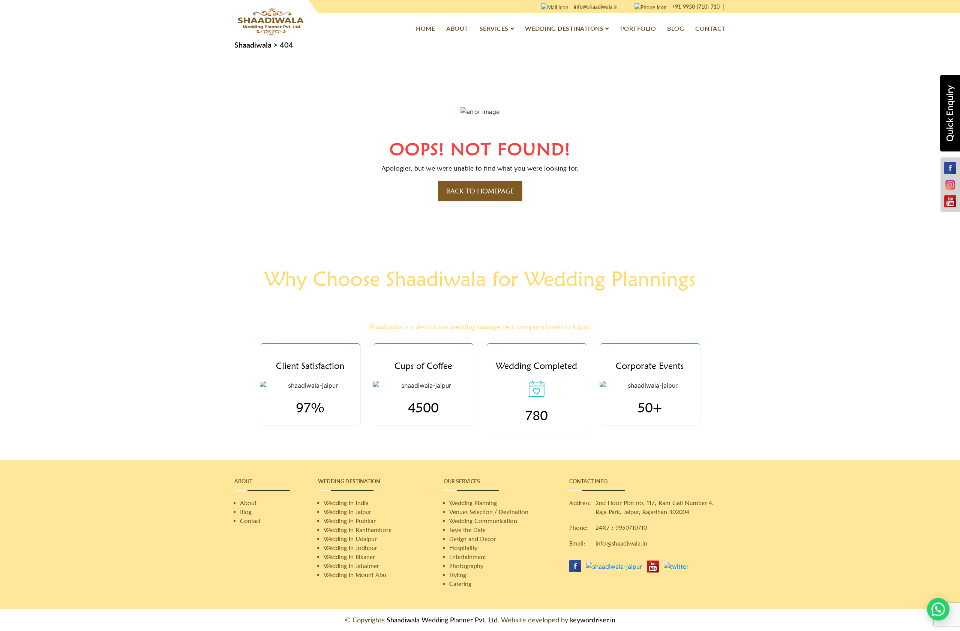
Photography (466, 566)
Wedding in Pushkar (350, 521)
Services (494, 28)
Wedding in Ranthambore (358, 530)
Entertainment (467, 557)
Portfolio (638, 28)
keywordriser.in (592, 620)
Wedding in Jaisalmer (351, 566)
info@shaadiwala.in (596, 6)
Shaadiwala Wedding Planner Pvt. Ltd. (443, 620)
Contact (710, 28)
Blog (675, 28)
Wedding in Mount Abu (355, 575)
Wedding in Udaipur (350, 539)
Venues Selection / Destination (488, 512)
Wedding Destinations (564, 28)
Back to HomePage (480, 191)
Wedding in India (346, 503)
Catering (460, 584)
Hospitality (463, 548)
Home (425, 28)
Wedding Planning (473, 503)
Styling (457, 575)
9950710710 (631, 527)
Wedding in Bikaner (349, 557)
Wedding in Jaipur (347, 512)
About (457, 28)
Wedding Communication (483, 521)
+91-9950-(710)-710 (696, 6)
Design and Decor (472, 539)
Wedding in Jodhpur (350, 548)
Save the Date (467, 530)
